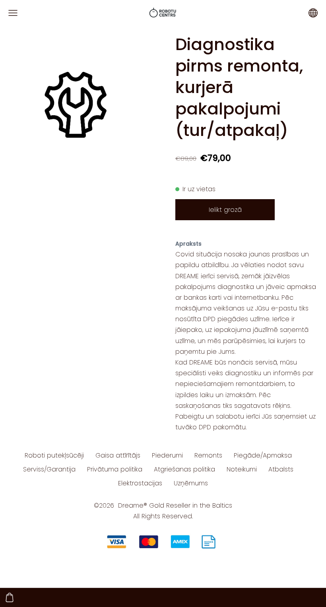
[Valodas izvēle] (313, 13)
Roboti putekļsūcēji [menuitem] (54, 455)
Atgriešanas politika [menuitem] (184, 469)
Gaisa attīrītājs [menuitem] (117, 455)
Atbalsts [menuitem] (280, 469)
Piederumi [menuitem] (167, 455)
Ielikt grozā (225, 209)
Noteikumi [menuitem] (242, 469)
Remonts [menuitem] (208, 455)
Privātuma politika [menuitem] (114, 469)
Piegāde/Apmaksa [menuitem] (263, 455)
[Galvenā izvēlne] (13, 13)
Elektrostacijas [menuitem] (140, 483)
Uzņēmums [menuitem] (191, 483)
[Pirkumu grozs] (9, 597)
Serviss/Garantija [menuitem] (49, 469)
